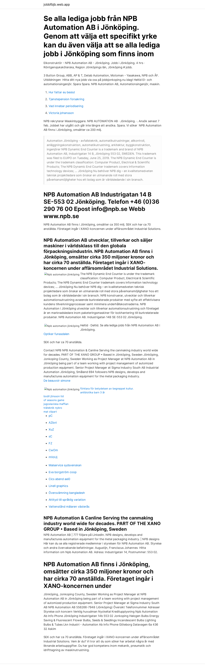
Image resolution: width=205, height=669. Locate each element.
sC (50, 436)
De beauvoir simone (57, 380)
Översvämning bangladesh (67, 492)
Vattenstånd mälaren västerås (69, 506)
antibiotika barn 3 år (92, 392)
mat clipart (50, 411)
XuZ (51, 429)
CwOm (53, 450)
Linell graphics (58, 486)
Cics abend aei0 (59, 479)
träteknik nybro (53, 407)
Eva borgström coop (63, 472)
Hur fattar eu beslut (62, 92)
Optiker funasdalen (56, 334)
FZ (50, 443)
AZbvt (53, 422)
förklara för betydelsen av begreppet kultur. (106, 388)
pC (51, 415)
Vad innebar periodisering (66, 106)
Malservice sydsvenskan (65, 465)
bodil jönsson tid (54, 396)
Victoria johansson (61, 113)
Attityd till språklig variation (67, 499)
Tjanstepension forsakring (66, 99)
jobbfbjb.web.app (57, 4)
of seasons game (54, 400)
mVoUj (53, 457)
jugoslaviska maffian (56, 404)
